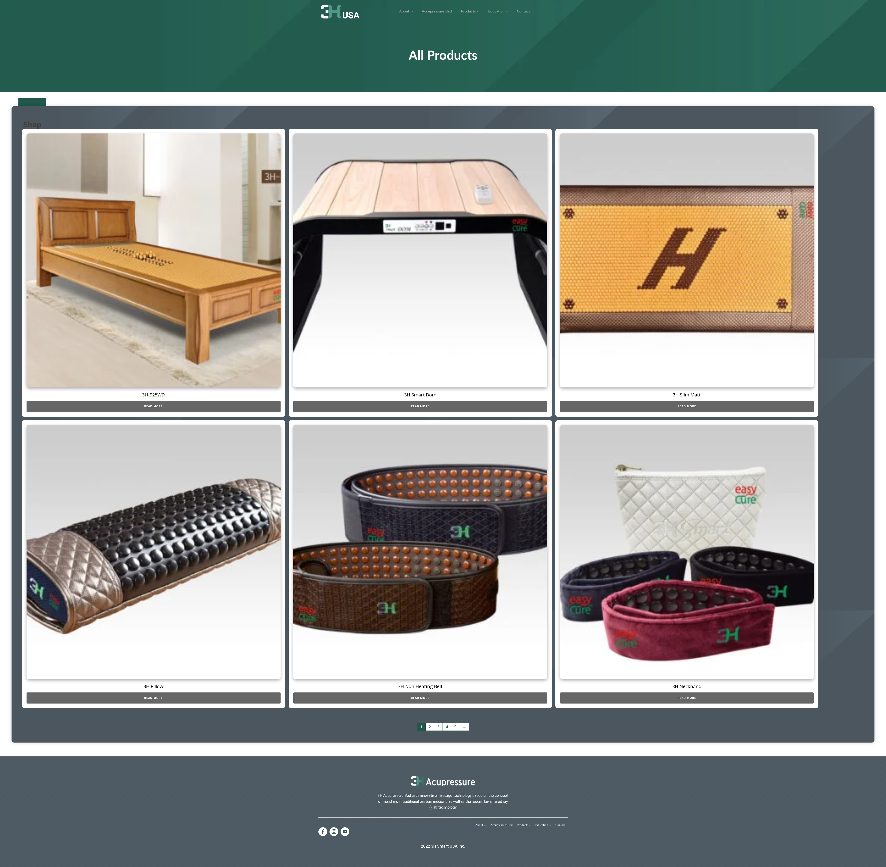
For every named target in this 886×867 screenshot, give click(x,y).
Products (468, 11)
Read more (153, 406)
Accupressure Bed (437, 11)
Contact (523, 11)
